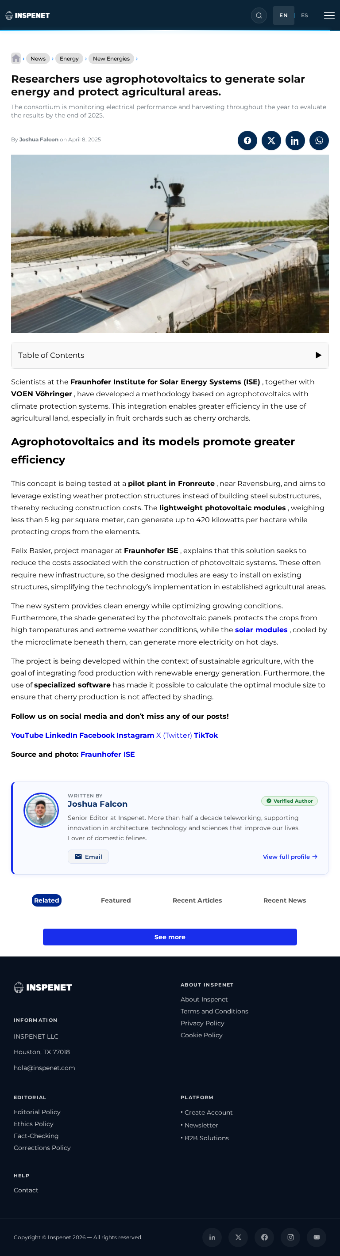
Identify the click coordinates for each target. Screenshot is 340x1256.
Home (16, 58)
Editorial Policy (37, 1112)
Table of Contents (51, 355)
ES (305, 15)
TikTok (206, 735)
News (38, 58)
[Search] (259, 15)
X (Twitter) (174, 735)
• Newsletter (199, 1125)
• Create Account (207, 1112)
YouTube (27, 735)
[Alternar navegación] (329, 15)
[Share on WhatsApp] (319, 140)
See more (170, 937)
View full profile (286, 856)
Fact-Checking (36, 1135)
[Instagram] (290, 1237)
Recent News (284, 900)
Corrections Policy (42, 1147)
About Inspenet (204, 999)
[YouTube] (316, 1237)
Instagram (135, 735)
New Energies (111, 58)
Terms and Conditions (214, 1011)
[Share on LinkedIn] (295, 140)
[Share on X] (271, 140)
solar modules (261, 630)
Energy (69, 58)
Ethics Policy (34, 1123)
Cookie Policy (202, 1035)
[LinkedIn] (212, 1237)
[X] (238, 1237)
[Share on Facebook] (247, 140)
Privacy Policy (202, 1023)
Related (46, 900)
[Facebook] (264, 1237)
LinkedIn (61, 735)
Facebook (97, 735)
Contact (26, 1190)
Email (93, 856)
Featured (116, 900)
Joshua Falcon (38, 139)
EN (283, 15)
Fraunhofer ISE (108, 754)
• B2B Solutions (205, 1138)
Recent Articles (197, 900)
